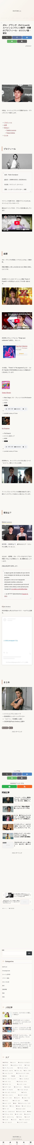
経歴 (5, 125)
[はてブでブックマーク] (27, 37)
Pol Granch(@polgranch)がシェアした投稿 (17, 662)
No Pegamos (5, 428)
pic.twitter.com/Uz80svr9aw (19, 589)
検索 (3, 950)
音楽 (11, 727)
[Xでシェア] (7, 37)
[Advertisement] (17, 65)
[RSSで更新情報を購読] (24, 786)
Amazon (21, 353)
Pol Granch (24, 348)
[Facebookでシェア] (17, 37)
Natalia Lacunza (11, 130)
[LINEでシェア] (12, 41)
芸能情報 (6, 727)
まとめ (6, 135)
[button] (22, 41)
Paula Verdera (10, 133)
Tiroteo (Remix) (6, 392)
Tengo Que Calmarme (21, 346)
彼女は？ (6, 127)
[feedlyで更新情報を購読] (9, 786)
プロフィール (8, 122)
